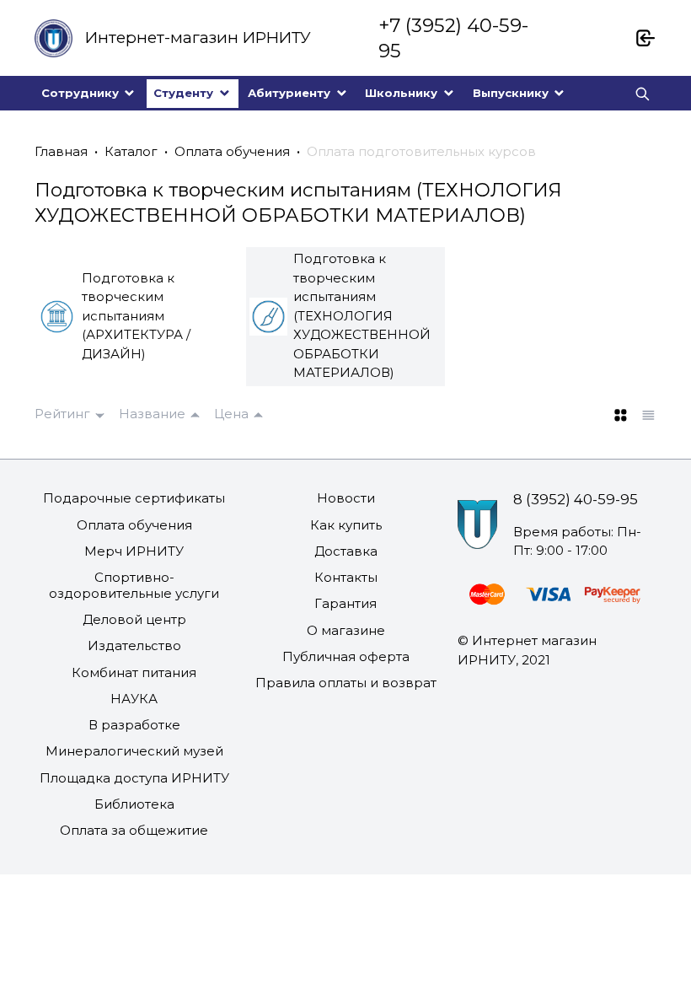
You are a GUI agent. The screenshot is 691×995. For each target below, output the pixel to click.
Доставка (346, 551)
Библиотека (134, 804)
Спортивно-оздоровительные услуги (134, 585)
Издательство (134, 645)
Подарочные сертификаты (134, 498)
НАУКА (134, 699)
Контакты (346, 577)
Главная (61, 151)
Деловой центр (134, 619)
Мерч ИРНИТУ (134, 551)
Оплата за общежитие (134, 830)
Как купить (346, 525)
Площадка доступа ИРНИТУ (134, 778)
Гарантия (345, 603)
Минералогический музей (134, 751)
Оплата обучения (232, 151)
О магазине (346, 630)
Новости (346, 498)
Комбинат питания (134, 672)
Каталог (131, 151)
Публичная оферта (346, 656)
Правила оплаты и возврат (346, 683)
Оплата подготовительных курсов (421, 151)
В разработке (134, 725)
